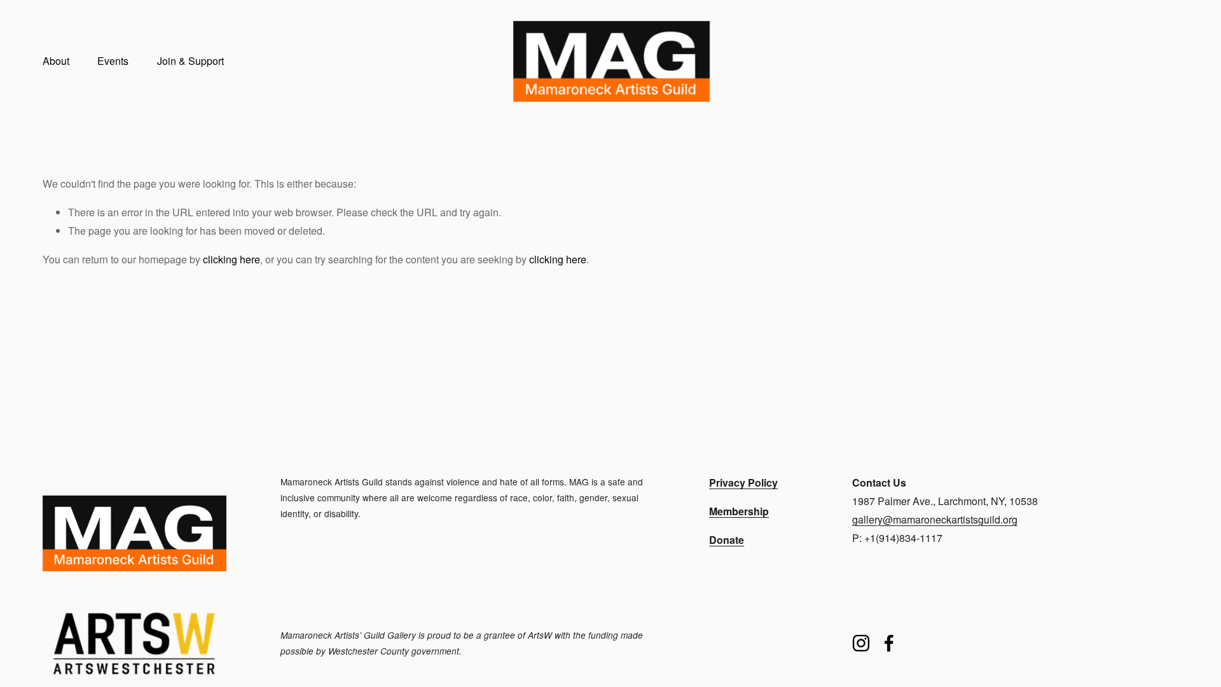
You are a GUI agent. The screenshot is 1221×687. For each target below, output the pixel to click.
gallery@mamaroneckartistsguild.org (935, 519)
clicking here (231, 259)
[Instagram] (861, 643)
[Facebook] (889, 643)
